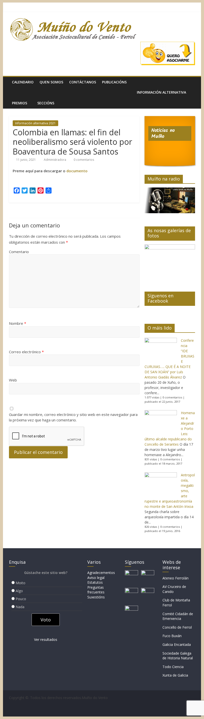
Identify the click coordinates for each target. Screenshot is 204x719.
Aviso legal (95, 577)
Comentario (19, 251)
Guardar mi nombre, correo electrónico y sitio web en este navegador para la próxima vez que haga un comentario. (73, 417)
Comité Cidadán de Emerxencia (177, 616)
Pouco (21, 598)
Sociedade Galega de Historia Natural (177, 656)
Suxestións (96, 597)
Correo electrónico (26, 351)
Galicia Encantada (176, 644)
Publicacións (114, 82)
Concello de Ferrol (177, 627)
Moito (20, 582)
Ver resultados (45, 639)
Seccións (45, 103)
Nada (20, 606)
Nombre (17, 323)
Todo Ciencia (173, 666)
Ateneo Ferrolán (175, 578)
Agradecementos (101, 572)
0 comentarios (83, 160)
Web (13, 379)
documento (77, 170)
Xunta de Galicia (175, 675)
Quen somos (51, 82)
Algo (19, 590)
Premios (19, 103)
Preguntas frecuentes (95, 590)
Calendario (23, 82)
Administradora (55, 160)
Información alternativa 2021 (35, 123)
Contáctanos (82, 82)
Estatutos (95, 582)
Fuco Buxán (172, 635)
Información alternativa (161, 92)
